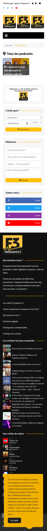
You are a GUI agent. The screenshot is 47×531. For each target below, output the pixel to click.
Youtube (16, 8)
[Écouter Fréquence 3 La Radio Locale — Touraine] (23, 21)
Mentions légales (10, 321)
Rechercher (24, 129)
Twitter (8, 8)
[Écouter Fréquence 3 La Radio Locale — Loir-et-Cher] (37, 21)
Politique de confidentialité (15, 327)
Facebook (3, 8)
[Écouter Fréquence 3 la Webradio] (9, 21)
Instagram (12, 8)
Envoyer (24, 180)
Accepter (14, 520)
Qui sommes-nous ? (11, 315)
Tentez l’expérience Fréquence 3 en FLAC (21, 309)
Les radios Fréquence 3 (13, 303)
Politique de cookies (12, 333)
